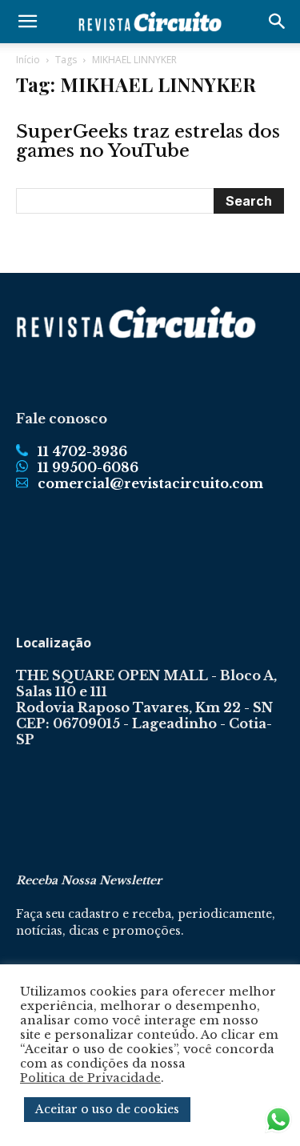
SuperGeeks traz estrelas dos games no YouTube (148, 141)
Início (28, 59)
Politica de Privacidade (90, 1078)
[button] (27, 21)
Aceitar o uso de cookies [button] (107, 1109)
